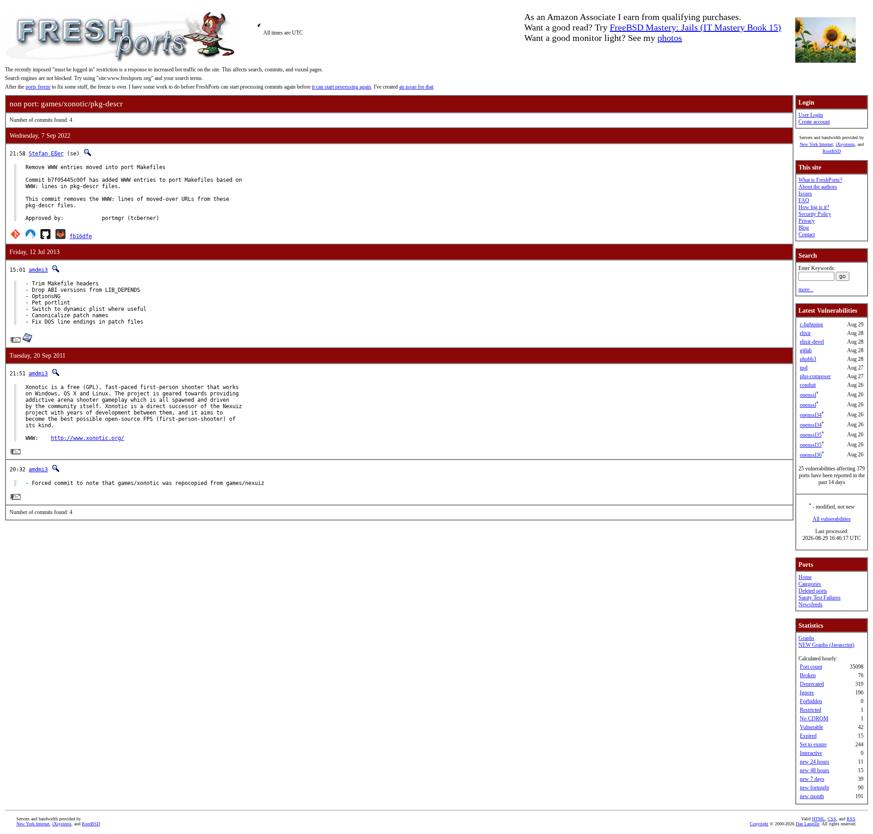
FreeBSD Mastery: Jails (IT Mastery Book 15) (695, 27)
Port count (811, 667)
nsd (804, 368)
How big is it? (813, 207)
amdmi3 (38, 270)
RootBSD (832, 151)
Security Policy (814, 214)
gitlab (806, 350)
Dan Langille (807, 823)
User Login (810, 115)
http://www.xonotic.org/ (87, 438)
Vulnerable (811, 727)
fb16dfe (81, 236)
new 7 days (812, 779)
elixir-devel (812, 342)
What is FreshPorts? (820, 180)
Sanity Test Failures (819, 597)
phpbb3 (808, 359)
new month (812, 796)
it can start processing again (341, 87)
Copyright (759, 823)
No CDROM (814, 718)
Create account (814, 122)
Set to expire (813, 744)
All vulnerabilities (832, 519)
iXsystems (845, 144)
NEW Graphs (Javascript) (826, 645)
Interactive (811, 753)
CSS (832, 818)
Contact (806, 234)
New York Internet (816, 144)
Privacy (806, 221)
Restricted (810, 710)
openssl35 (811, 435)
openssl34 (811, 415)
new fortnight (814, 787)
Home (805, 577)
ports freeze (37, 87)
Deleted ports (812, 591)
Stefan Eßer (46, 153)
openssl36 (811, 455)
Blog (803, 228)
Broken (808, 675)
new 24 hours (814, 762)
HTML (818, 818)
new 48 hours (814, 770)
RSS (851, 818)
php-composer (815, 376)
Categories (809, 584)
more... (805, 289)
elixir (805, 333)
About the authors (817, 187)
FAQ (803, 200)
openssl (808, 395)
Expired (808, 736)
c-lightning (811, 324)
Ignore (807, 692)
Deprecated (812, 684)
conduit (808, 385)
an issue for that (416, 87)
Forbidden (811, 701)
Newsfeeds (810, 604)
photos (669, 38)
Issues (805, 193)
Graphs (806, 638)
